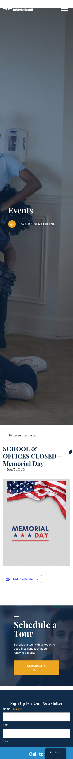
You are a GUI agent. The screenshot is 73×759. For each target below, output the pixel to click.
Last (5, 741)
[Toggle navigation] (64, 7)
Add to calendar (23, 579)
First (5, 724)
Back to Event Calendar (39, 224)
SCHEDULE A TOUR (36, 668)
